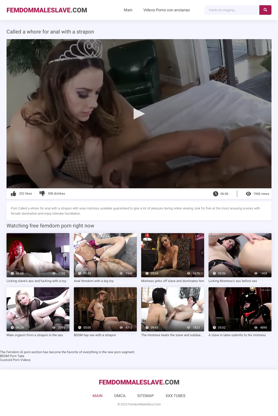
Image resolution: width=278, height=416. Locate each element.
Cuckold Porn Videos (15, 360)
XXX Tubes (175, 395)
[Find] (265, 10)
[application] (139, 113)
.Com (47, 10)
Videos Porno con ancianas (166, 10)
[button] (139, 113)
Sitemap (145, 395)
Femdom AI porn (18, 352)
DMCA (120, 395)
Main (128, 10)
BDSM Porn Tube (12, 356)
